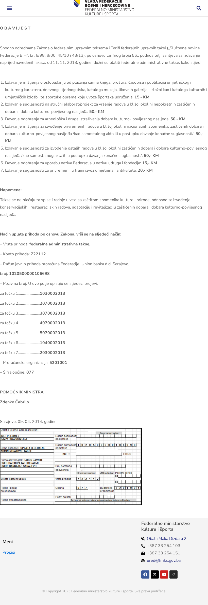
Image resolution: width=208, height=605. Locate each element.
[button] (9, 8)
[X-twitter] (155, 574)
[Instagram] (173, 574)
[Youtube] (164, 574)
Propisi (9, 552)
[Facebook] (145, 574)
